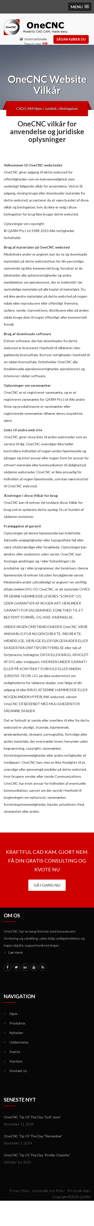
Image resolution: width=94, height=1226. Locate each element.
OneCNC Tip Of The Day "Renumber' (33, 1136)
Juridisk (51, 108)
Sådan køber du (71, 39)
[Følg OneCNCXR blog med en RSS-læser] (42, 967)
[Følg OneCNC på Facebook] (7, 967)
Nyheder (13, 1033)
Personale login (78, 1190)
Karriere (13, 1061)
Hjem (11, 1013)
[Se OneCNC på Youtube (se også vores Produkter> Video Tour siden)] (34, 967)
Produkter (15, 1023)
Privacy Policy (19, 1190)
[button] (79, 7)
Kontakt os (15, 1071)
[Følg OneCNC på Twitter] (16, 967)
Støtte (12, 1052)
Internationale (35, 39)
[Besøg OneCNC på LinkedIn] (25, 967)
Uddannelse (16, 1042)
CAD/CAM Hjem (29, 108)
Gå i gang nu (47, 885)
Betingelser (69, 108)
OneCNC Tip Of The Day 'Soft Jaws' (32, 1117)
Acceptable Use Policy (48, 1190)
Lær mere (13, 952)
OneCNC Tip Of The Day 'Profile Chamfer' (37, 1155)
